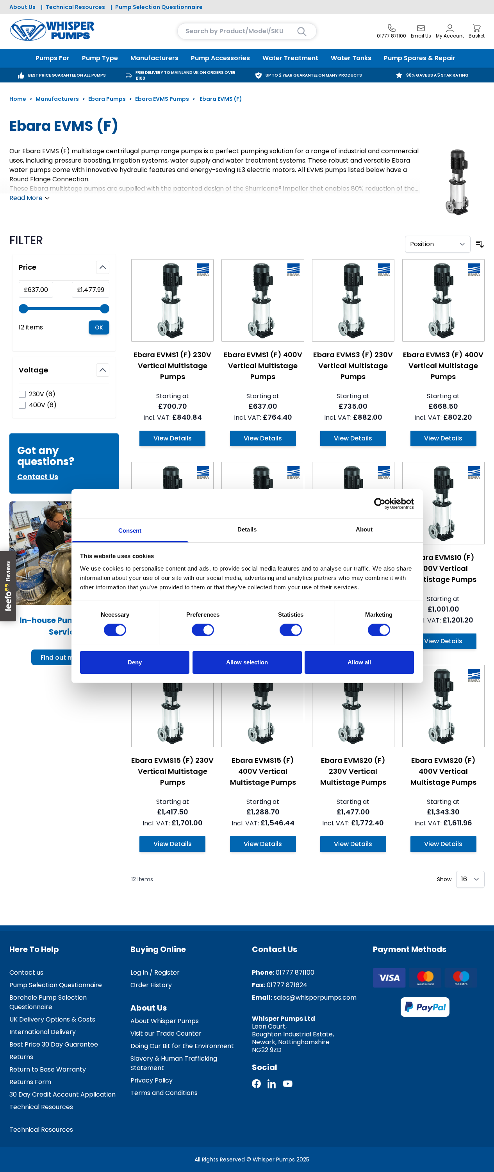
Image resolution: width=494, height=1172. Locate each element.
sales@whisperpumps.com (315, 997)
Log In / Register (155, 972)
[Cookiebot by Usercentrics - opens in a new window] (380, 504)
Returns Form (30, 1081)
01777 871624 (287, 985)
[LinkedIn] (272, 1083)
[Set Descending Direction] (480, 244)
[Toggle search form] (302, 31)
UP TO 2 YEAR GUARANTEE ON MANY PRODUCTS (314, 75)
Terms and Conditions (164, 1092)
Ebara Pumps (107, 99)
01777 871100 (295, 972)
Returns (21, 1056)
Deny (135, 662)
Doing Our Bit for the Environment (182, 1045)
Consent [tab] (130, 530)
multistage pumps (77, 188)
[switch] (203, 630)
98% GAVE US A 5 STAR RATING (437, 75)
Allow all (359, 662)
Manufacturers (57, 99)
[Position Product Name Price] (438, 244)
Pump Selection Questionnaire (159, 7)
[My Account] (450, 28)
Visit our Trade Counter (166, 1033)
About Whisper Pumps (164, 1020)
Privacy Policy (151, 1080)
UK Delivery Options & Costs (52, 1019)
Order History (151, 985)
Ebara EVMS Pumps (162, 99)
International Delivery (42, 1031)
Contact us (26, 972)
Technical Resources (75, 7)
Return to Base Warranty (47, 1069)
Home (17, 99)
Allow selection (247, 662)
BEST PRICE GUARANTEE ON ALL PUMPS (67, 75)
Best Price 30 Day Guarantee (53, 1044)
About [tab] (364, 529)
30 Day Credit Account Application (62, 1094)
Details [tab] (247, 529)
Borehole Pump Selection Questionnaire (48, 1002)
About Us (22, 7)
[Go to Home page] (52, 30)
